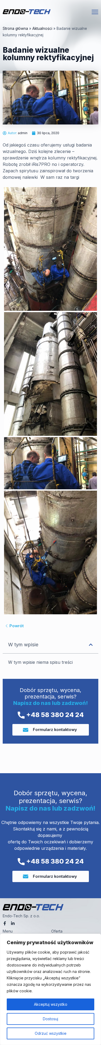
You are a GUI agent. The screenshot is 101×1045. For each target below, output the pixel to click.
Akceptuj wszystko (50, 1004)
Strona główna (15, 28)
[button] (91, 645)
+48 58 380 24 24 (54, 715)
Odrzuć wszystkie (51, 1033)
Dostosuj (50, 1019)
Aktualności (42, 28)
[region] (50, 989)
